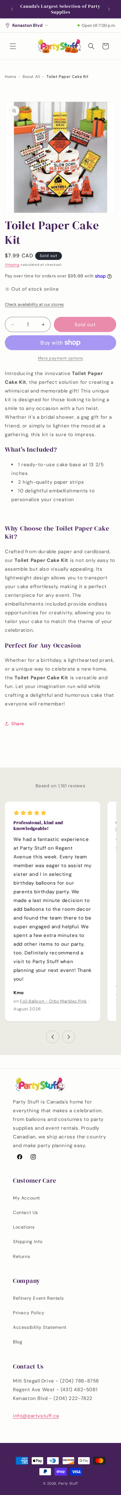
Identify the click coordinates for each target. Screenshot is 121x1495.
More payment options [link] (60, 358)
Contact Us (25, 1212)
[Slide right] (68, 1036)
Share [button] (17, 723)
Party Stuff (68, 1483)
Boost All (31, 76)
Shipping (12, 265)
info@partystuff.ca (36, 1416)
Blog (17, 1342)
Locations (24, 1227)
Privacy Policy (28, 1313)
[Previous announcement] (12, 9)
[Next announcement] (109, 9)
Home (10, 76)
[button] (13, 46)
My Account (26, 1198)
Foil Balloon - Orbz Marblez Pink (53, 1001)
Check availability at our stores (34, 304)
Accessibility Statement (39, 1327)
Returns (21, 1256)
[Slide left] (52, 1036)
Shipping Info (28, 1241)
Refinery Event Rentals (38, 1298)
